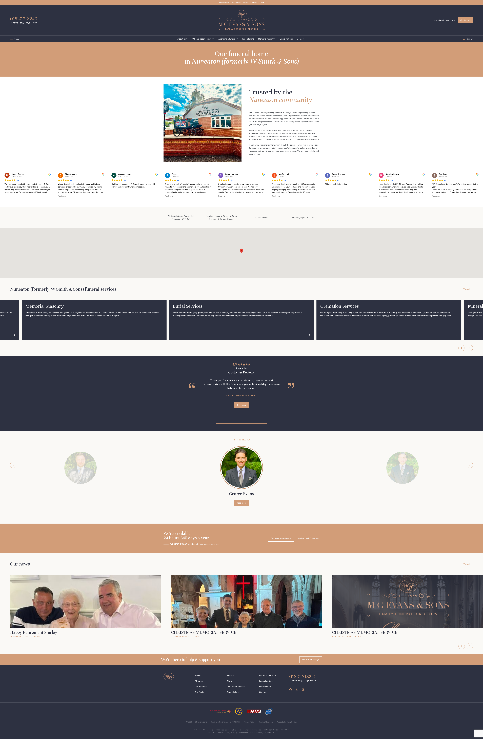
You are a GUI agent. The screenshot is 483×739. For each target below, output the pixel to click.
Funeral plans (248, 39)
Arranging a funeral (226, 39)
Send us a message (310, 659)
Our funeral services (236, 686)
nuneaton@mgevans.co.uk (302, 217)
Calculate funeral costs (444, 20)
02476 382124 (261, 217)
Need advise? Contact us (308, 538)
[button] (241, 251)
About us (181, 39)
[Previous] (461, 348)
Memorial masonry (266, 39)
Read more (408, 401)
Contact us (465, 20)
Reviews (230, 675)
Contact (300, 39)
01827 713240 (23, 18)
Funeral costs (265, 686)
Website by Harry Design (287, 722)
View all (466, 289)
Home (197, 675)
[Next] (470, 348)
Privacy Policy (249, 722)
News (229, 681)
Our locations (201, 686)
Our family (199, 692)
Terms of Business (266, 722)
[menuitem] (182, 39)
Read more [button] (62, 196)
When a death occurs (202, 39)
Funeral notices (286, 39)
